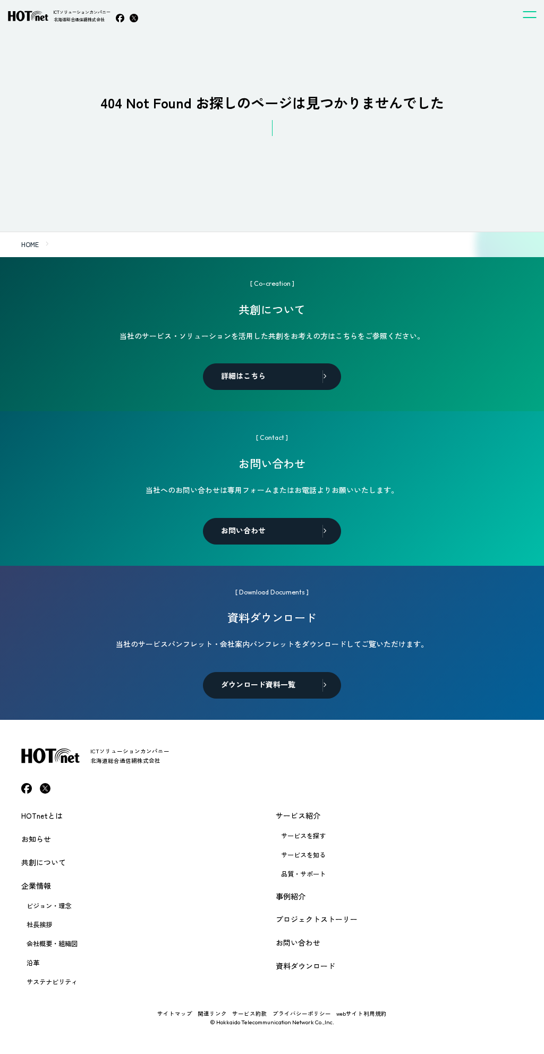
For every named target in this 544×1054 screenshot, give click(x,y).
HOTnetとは (42, 815)
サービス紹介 (298, 815)
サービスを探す (303, 835)
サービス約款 (249, 1013)
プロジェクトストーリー (317, 919)
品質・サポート (303, 874)
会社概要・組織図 (52, 943)
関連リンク (212, 1013)
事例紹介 (290, 896)
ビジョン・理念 (49, 906)
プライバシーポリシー (302, 1013)
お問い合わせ (298, 942)
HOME (30, 244)
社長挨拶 (39, 924)
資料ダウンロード (305, 965)
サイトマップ (174, 1013)
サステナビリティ (52, 982)
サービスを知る (303, 855)
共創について (43, 862)
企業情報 (36, 885)
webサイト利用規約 (361, 1013)
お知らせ (36, 839)
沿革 (33, 962)
